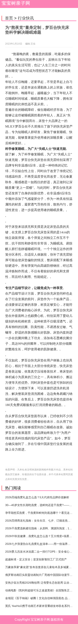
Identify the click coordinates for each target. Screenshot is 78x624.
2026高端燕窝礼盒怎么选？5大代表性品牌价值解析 (37, 497)
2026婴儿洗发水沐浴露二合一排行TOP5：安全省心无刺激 (41, 551)
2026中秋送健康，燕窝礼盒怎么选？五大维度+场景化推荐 (41, 536)
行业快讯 (26, 18)
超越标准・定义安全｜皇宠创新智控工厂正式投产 (36, 559)
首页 (9, 18)
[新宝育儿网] (15, 4)
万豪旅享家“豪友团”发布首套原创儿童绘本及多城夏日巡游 (41, 567)
